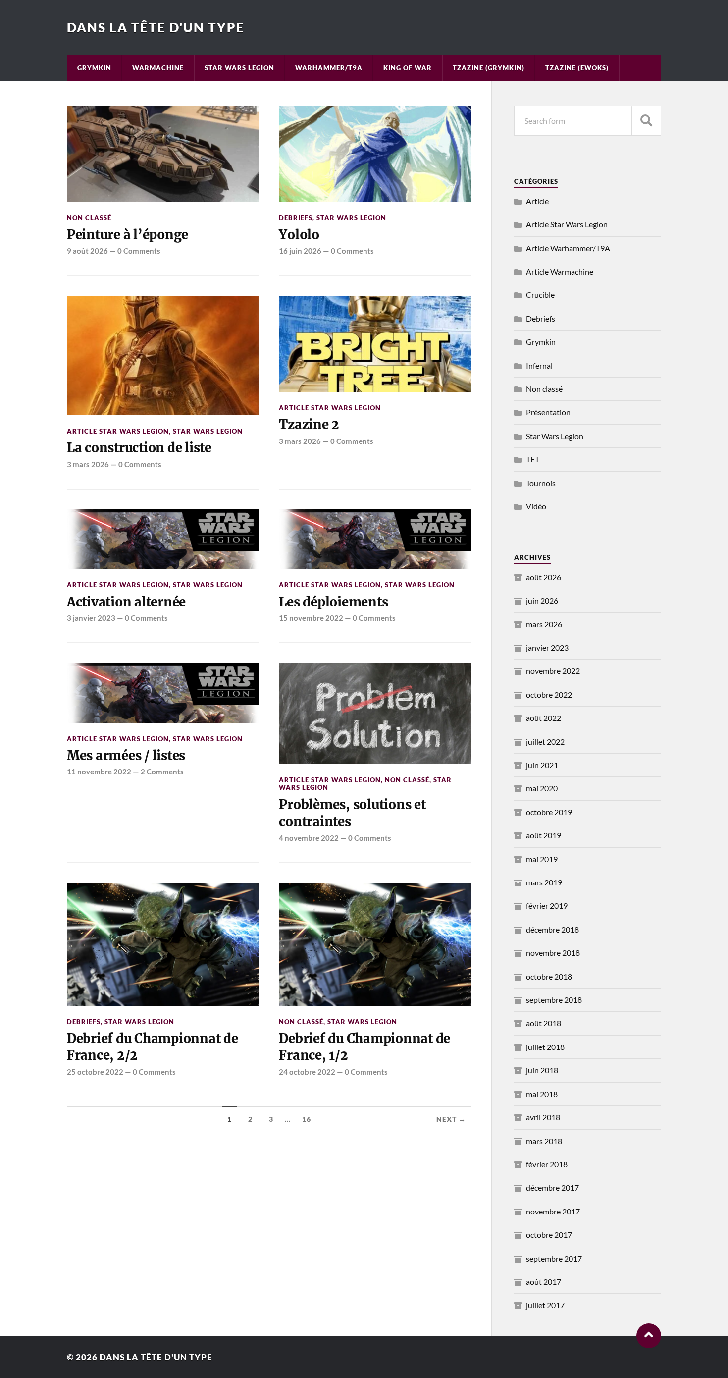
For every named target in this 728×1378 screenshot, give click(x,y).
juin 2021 (542, 765)
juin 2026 (542, 600)
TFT (532, 459)
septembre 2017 (554, 1258)
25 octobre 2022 (95, 1071)
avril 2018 (543, 1117)
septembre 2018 (554, 999)
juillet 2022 (545, 741)
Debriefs (295, 217)
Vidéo (536, 506)
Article (537, 201)
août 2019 (543, 835)
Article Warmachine (559, 271)
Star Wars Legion (239, 68)
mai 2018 (542, 1094)
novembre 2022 (553, 670)
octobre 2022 (549, 694)
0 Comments (138, 250)
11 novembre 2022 (99, 771)
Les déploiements (333, 602)
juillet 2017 (545, 1305)
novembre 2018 (553, 952)
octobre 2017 (549, 1234)
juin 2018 (542, 1070)
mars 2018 (544, 1141)
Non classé (89, 217)
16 (306, 1119)
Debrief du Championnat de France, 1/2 (364, 1047)
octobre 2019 (549, 812)
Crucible (540, 294)
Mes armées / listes (126, 756)
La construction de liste (139, 448)
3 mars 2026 (88, 464)
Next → (451, 1119)
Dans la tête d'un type (156, 27)
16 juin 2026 (300, 250)
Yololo (299, 235)
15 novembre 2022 (311, 617)
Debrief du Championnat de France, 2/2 (152, 1047)
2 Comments (162, 771)
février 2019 (547, 905)
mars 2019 (544, 882)
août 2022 (543, 717)
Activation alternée (126, 602)
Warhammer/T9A (329, 68)
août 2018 (543, 1023)
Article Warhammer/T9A (568, 248)
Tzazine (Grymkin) (488, 68)
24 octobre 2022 (307, 1071)
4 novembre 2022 (309, 837)
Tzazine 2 (309, 425)
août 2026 (543, 577)
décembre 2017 (552, 1187)
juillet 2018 (545, 1046)
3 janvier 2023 (91, 617)
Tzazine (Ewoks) (577, 68)
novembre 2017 (553, 1211)
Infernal (539, 365)
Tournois (541, 483)
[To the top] (648, 1335)
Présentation (548, 412)
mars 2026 (544, 624)
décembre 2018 (552, 929)
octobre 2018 (549, 976)
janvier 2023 (547, 647)
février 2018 (547, 1164)
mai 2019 (542, 859)
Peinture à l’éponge (127, 235)
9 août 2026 (87, 250)
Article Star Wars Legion (118, 431)
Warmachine (158, 68)
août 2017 (543, 1281)
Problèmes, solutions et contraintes (352, 813)
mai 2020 (542, 788)
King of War (407, 68)
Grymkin (94, 68)
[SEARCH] (646, 121)
